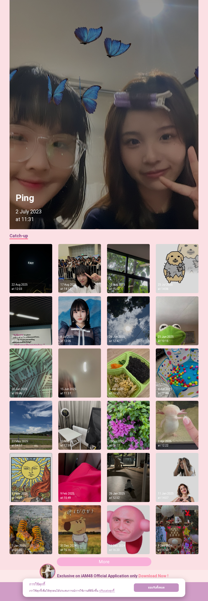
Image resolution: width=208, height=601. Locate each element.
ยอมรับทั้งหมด (156, 587)
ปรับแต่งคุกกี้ (107, 590)
